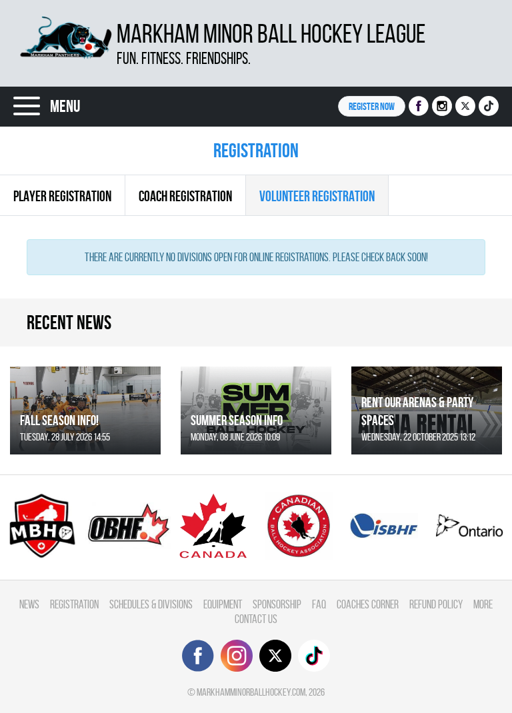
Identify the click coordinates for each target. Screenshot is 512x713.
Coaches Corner (368, 604)
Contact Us (256, 618)
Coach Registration (185, 196)
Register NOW (372, 106)
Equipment (222, 604)
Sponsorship (277, 604)
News (29, 604)
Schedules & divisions (151, 604)
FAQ (319, 604)
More (483, 604)
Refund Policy (436, 604)
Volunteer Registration (317, 196)
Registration (74, 604)
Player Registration (62, 196)
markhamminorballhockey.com (251, 692)
